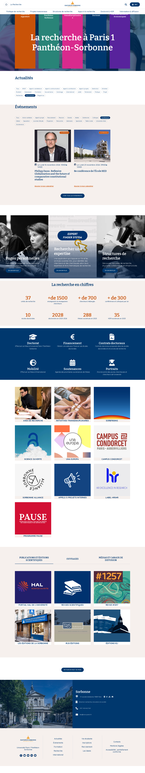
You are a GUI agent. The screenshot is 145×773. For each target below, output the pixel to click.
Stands (69, 117)
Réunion (61, 117)
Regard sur (40, 95)
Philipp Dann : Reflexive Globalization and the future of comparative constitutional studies (52, 175)
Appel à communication (52, 88)
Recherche (19, 95)
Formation (38, 92)
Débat (18, 121)
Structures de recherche (62, 11)
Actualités (58, 739)
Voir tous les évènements (72, 196)
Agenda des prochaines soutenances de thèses (72, 372)
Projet (105, 92)
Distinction (95, 88)
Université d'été (101, 121)
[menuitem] (15, 11)
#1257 (24, 88)
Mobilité (33, 369)
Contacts (116, 742)
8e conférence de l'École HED (90, 171)
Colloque (95, 117)
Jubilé (79, 92)
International (70, 92)
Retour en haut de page (72, 670)
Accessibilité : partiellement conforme (117, 751)
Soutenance (20, 124)
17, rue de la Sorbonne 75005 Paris (91, 697)
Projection (50, 121)
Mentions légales (117, 746)
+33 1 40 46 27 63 (85, 708)
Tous (17, 88)
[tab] (34, 559)
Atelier (77, 117)
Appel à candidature (35, 88)
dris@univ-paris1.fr (86, 714)
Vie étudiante (87, 739)
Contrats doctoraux (112, 343)
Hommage (60, 92)
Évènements (58, 743)
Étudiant (18, 92)
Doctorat (33, 343)
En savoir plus (13, 270)
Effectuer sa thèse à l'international (33, 372)
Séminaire (69, 121)
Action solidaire (27, 117)
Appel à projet (39, 117)
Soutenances (72, 369)
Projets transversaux (38, 11)
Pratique (97, 92)
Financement (72, 343)
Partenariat (88, 92)
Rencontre (59, 121)
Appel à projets (84, 88)
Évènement (28, 92)
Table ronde (89, 121)
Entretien (105, 88)
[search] (126, 4)
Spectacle (79, 121)
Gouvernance (49, 92)
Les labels (87, 751)
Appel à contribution (69, 88)
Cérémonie (85, 117)
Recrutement (30, 95)
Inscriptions (87, 743)
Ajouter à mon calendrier (44, 186)
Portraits (112, 369)
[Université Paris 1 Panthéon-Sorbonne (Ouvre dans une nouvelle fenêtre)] (72, 4)
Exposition (26, 121)
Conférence (105, 117)
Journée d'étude (38, 121)
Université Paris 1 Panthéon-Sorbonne (28, 749)
